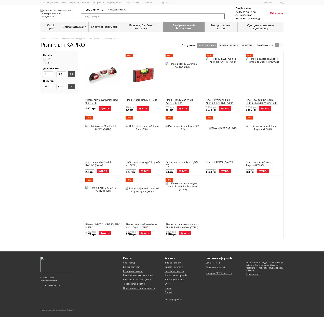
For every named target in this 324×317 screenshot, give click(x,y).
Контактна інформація (93, 3)
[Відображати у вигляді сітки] (277, 45)
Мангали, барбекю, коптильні (141, 27)
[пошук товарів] (222, 16)
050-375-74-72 (94, 9)
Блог (129, 3)
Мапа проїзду (252, 274)
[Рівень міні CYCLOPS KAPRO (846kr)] (102, 199)
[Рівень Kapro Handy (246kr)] (143, 75)
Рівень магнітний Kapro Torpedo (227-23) (259, 164)
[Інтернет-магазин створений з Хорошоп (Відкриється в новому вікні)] (57, 313)
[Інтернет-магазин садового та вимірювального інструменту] (57, 264)
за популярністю (207, 45)
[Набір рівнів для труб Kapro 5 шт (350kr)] (143, 137)
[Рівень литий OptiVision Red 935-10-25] (102, 75)
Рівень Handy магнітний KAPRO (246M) (179, 101)
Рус (167, 3)
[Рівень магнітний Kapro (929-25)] (183, 137)
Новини (137, 3)
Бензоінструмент (74, 26)
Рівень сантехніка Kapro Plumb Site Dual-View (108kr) (262, 101)
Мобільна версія (52, 285)
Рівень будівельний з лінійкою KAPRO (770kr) (220, 101)
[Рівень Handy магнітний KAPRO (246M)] (183, 75)
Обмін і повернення (70, 3)
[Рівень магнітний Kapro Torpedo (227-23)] (263, 137)
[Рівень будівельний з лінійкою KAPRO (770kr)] (223, 75)
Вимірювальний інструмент (184, 27)
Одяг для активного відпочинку (260, 27)
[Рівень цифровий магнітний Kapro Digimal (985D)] (143, 199)
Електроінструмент (104, 26)
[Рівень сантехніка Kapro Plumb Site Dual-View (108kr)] (263, 75)
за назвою (247, 45)
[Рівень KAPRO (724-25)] (223, 137)
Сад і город (50, 27)
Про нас (148, 3)
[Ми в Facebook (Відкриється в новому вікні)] (156, 2)
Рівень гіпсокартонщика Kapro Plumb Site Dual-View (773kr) (183, 226)
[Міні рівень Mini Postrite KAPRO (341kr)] (102, 137)
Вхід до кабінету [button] (173, 262)
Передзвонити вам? (116, 10)
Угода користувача (115, 3)
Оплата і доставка (49, 3)
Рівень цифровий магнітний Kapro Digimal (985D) (141, 226)
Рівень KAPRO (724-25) (219, 162)
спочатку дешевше (228, 45)
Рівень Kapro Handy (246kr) (141, 99)
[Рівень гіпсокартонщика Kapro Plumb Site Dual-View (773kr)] (183, 199)
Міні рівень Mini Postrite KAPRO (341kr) (98, 164)
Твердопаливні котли (221, 27)
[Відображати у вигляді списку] (281, 45)
